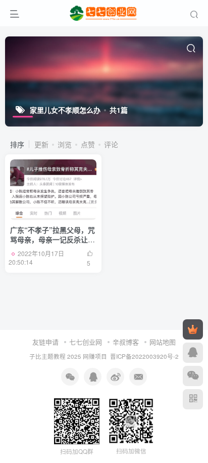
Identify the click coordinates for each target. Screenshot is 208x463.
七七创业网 (85, 342)
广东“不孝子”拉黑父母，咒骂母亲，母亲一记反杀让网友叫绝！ (52, 240)
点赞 (88, 144)
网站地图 (162, 342)
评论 (111, 144)
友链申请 (45, 342)
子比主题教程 (47, 356)
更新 (41, 144)
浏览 (65, 144)
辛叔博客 (126, 342)
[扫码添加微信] (193, 376)
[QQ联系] (193, 353)
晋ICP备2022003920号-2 (144, 356)
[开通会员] (193, 329)
